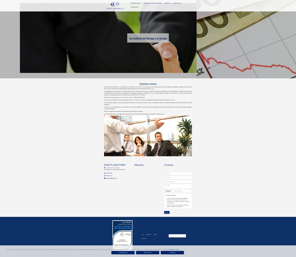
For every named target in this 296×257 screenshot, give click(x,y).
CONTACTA (134, 7)
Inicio (143, 234)
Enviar (167, 212)
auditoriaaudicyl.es (111, 178)
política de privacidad (182, 198)
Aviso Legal (148, 234)
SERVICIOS (167, 3)
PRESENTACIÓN (135, 3)
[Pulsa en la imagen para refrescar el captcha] (168, 190)
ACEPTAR (172, 252)
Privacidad (144, 238)
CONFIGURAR (122, 252)
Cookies (155, 234)
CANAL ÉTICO (177, 3)
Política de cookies (174, 249)
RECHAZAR (147, 252)
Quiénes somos (148, 83)
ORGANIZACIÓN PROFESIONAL (152, 3)
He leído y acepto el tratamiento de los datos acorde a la (177, 205)
